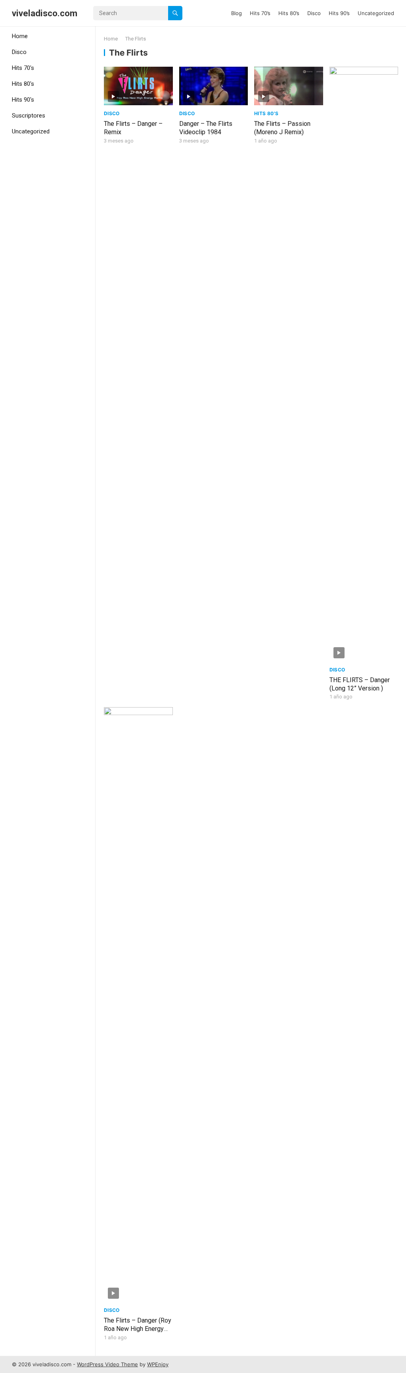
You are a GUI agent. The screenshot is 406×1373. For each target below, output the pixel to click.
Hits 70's (23, 67)
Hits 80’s (288, 13)
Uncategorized (376, 13)
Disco (314, 13)
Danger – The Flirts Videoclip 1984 (205, 128)
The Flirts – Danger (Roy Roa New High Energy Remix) (137, 1329)
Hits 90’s (339, 13)
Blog (236, 13)
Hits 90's (23, 99)
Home (20, 36)
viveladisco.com (44, 13)
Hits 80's (23, 83)
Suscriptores (28, 115)
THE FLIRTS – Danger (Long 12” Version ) (359, 684)
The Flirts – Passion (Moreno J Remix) (282, 128)
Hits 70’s (260, 13)
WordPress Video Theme (107, 1364)
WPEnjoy (158, 1364)
